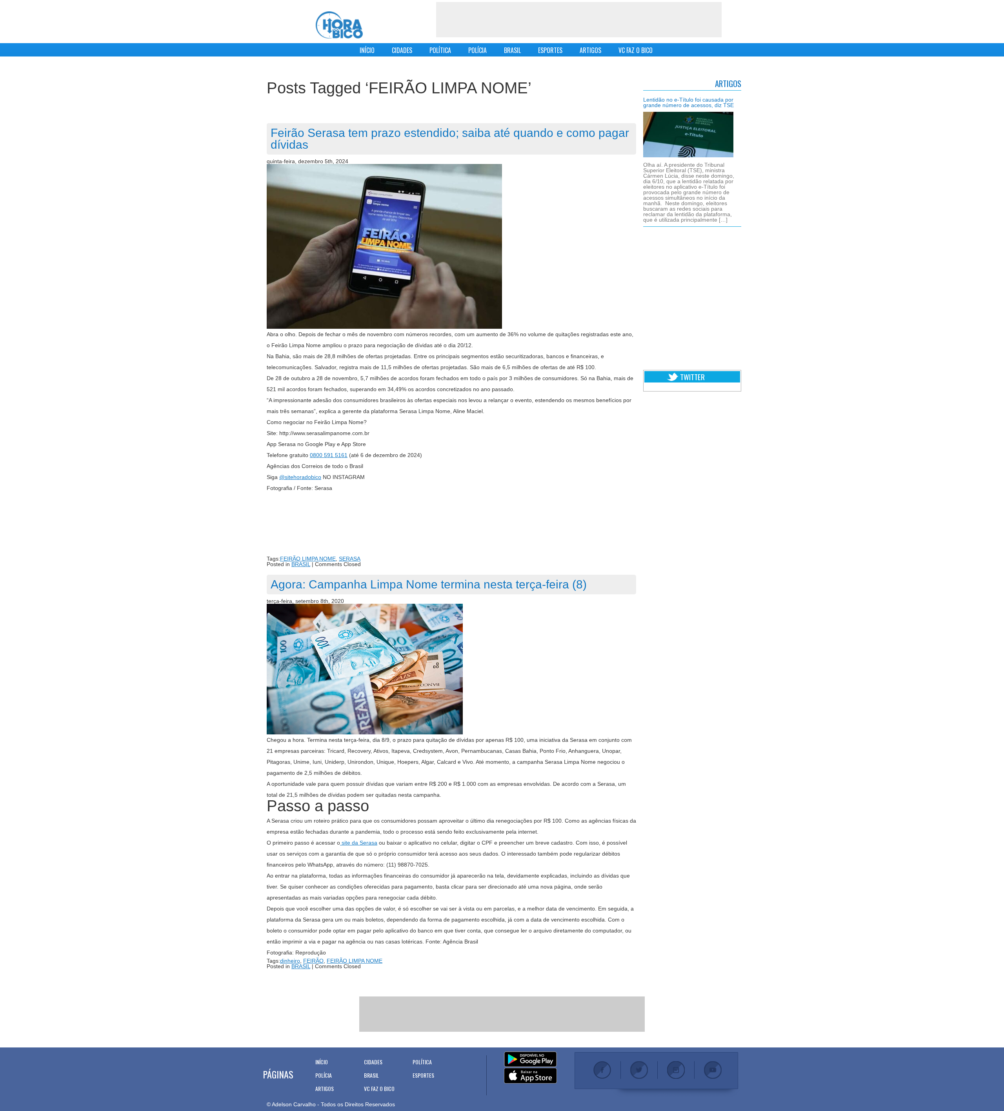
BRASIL (512, 50)
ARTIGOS (590, 50)
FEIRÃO (313, 961)
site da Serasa (358, 843)
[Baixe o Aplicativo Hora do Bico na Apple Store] (530, 1076)
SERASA (349, 559)
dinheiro (290, 961)
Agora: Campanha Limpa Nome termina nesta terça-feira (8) (429, 584)
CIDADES (402, 50)
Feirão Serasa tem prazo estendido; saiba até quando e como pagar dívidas (450, 138)
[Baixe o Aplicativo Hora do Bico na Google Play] (530, 1059)
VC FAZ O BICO (635, 50)
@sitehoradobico (300, 477)
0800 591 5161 (328, 455)
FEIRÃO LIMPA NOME (308, 559)
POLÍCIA (477, 50)
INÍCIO (367, 50)
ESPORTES (550, 50)
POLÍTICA (440, 50)
